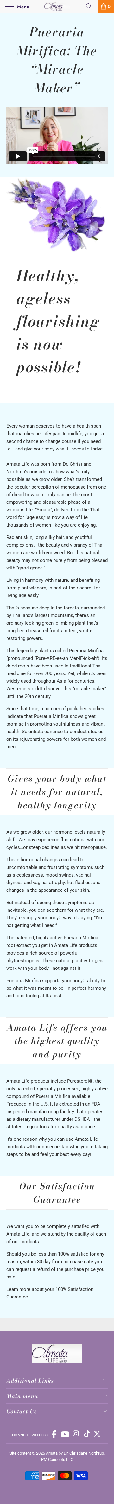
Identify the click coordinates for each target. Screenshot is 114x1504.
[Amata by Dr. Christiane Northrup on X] (97, 1434)
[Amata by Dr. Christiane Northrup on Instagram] (76, 1434)
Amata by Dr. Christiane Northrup (75, 1453)
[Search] (91, 6)
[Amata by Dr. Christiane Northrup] (57, 6)
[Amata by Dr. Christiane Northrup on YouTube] (65, 1434)
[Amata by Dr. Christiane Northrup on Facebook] (54, 1434)
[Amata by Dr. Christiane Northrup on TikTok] (86, 1434)
